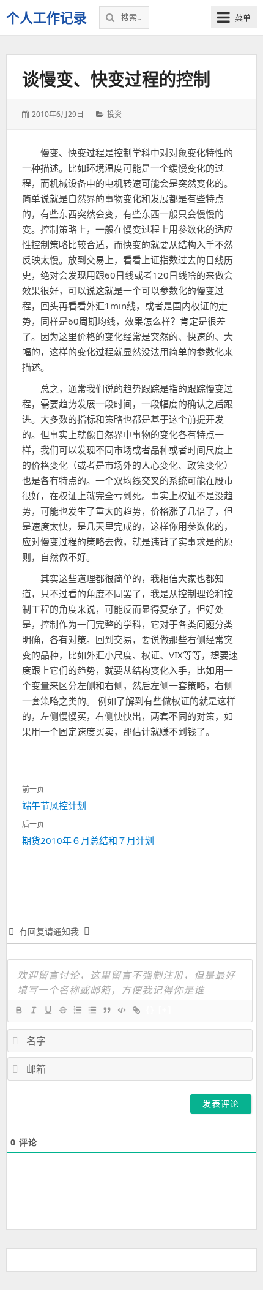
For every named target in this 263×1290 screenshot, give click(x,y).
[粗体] (18, 1010)
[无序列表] (91, 1010)
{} (150, 1009)
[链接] (135, 1010)
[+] (165, 1009)
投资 (114, 114)
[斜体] (33, 1010)
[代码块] (121, 1010)
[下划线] (47, 1010)
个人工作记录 (46, 17)
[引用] (106, 1010)
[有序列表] (77, 1010)
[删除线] (62, 1010)
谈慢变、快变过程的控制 (116, 79)
